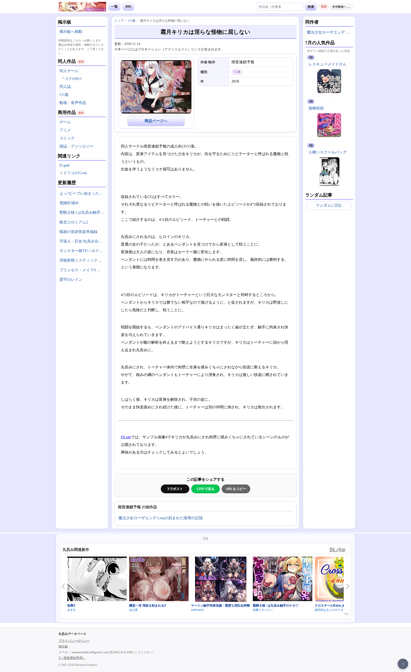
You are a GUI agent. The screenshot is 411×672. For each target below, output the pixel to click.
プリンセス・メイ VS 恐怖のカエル (82, 270)
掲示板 (63, 646)
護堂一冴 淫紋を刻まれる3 (147, 605)
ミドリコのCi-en (73, 173)
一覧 (114, 6)
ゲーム (65, 122)
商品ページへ (156, 121)
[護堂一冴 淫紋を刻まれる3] (159, 580)
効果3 (71, 605)
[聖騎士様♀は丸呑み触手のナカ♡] (282, 580)
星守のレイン (70, 279)
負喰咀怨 (316, 108)
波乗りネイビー (263, 610)
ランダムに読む (329, 205)
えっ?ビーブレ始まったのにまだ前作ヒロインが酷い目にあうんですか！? (82, 193)
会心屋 (133, 610)
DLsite (126, 437)
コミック (67, 138)
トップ (119, 20)
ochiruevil (197, 610)
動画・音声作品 (72, 103)
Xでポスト (175, 489)
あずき (71, 610)
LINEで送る (206, 489)
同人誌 (65, 86)
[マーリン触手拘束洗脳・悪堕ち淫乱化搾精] (220, 580)
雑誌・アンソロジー (76, 146)
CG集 (64, 95)
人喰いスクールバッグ (327, 152)
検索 (311, 7)
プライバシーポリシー (74, 640)
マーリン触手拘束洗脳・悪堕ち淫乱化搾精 (220, 605)
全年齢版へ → (341, 6)
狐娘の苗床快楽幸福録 (78, 232)
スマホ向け (73, 78)
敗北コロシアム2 (73, 222)
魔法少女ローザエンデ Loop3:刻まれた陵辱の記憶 (160, 518)
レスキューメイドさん (327, 64)
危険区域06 (68, 203)
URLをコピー (236, 489)
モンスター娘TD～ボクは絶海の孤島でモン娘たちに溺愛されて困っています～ (82, 251)
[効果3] (97, 580)
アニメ (65, 130)
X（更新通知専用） (72, 658)
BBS (128, 6)
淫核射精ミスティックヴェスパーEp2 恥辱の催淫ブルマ (82, 260)
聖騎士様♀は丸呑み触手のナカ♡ (82, 212)
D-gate (64, 165)
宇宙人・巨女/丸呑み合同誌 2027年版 (82, 241)
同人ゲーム (68, 71)
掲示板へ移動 (70, 32)
